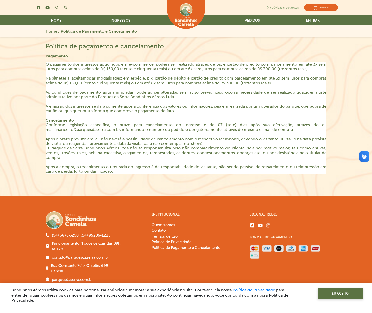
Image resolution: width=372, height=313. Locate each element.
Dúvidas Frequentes (285, 7)
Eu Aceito (340, 293)
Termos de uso (165, 236)
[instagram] (268, 225)
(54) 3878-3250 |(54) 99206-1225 (81, 235)
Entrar (313, 20)
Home (56, 20)
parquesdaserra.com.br (72, 280)
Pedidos (252, 20)
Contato (159, 230)
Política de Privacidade (171, 242)
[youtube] (260, 225)
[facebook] (252, 225)
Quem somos (163, 225)
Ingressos (120, 20)
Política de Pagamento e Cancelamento (99, 31)
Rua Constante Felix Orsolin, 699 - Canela (81, 269)
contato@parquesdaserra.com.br (80, 257)
